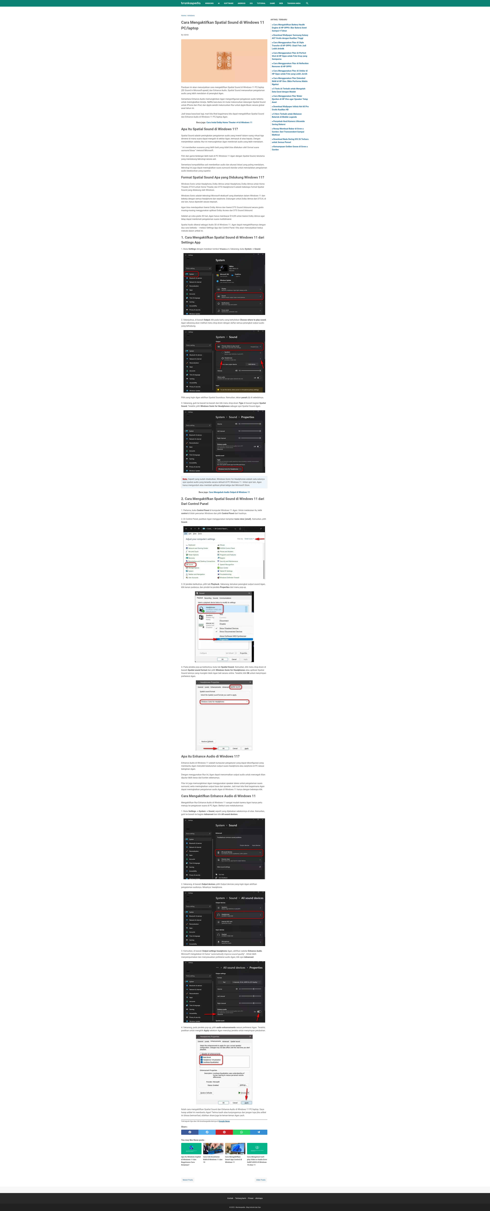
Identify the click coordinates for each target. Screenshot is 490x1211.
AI (219, 3)
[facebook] (189, 1132)
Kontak (230, 1198)
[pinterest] (224, 1132)
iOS (251, 3)
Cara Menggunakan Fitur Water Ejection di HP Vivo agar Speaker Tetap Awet (290, 99)
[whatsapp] (241, 1132)
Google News (224, 1121)
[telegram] (258, 1132)
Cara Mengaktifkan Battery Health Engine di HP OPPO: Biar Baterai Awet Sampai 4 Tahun (289, 27)
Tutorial (261, 3)
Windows (209, 3)
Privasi (250, 1198)
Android (241, 3)
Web (281, 3)
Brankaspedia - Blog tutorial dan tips (248, 1207)
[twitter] (207, 1132)
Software (228, 3)
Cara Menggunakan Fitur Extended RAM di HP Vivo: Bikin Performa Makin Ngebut (290, 81)
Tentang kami (240, 1198)
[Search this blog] (307, 3)
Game (272, 3)
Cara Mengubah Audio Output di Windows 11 (229, 492)
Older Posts (260, 1180)
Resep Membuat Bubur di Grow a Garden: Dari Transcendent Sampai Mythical (288, 132)
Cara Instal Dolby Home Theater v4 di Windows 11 (229, 122)
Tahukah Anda (294, 3)
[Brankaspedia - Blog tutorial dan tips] (190, 3)
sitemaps (259, 1198)
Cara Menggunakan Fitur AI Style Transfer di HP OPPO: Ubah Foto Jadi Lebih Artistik (289, 45)
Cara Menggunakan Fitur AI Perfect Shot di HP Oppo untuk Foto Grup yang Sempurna (289, 56)
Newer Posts (188, 1180)
